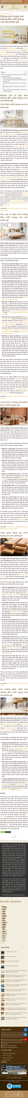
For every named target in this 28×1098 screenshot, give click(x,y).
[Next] (4, 925)
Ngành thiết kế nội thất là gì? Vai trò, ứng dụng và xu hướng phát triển (16, 976)
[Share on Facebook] (12, 836)
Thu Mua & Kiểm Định (11, 951)
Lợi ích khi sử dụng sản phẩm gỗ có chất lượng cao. (14, 83)
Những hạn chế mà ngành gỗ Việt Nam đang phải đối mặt (16, 994)
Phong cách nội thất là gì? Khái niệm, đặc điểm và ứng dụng (16, 1018)
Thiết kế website (10, 1092)
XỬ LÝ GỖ (9, 13)
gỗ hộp (12, 857)
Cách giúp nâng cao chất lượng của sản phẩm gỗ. (14, 87)
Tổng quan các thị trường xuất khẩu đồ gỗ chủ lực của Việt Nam (16, 985)
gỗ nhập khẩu (12, 859)
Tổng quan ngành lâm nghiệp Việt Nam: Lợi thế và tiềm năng (16, 1004)
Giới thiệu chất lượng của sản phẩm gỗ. (12, 78)
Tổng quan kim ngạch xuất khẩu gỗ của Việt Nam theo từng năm (16, 990)
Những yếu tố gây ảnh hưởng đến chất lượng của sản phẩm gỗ (16, 971)
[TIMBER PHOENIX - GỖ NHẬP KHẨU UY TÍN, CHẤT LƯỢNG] (14, 6)
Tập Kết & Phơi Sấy (10, 956)
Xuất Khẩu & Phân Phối (11, 966)
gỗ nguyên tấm (18, 857)
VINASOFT (19, 1092)
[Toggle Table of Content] (24, 72)
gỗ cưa (24, 855)
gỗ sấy (7, 857)
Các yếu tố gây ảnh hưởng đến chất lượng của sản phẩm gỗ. (14, 80)
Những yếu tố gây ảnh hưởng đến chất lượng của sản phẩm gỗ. (13, 75)
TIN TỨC (3, 13)
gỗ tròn (19, 855)
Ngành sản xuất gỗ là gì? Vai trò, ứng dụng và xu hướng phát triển (16, 1013)
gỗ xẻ (3, 857)
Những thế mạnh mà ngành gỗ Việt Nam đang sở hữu (16, 999)
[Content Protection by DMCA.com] (5, 832)
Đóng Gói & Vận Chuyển (12, 961)
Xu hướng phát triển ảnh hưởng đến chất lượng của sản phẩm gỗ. (14, 90)
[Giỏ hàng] (25, 7)
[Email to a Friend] (15, 836)
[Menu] (2, 7)
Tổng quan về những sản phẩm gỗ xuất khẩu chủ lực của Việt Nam (16, 980)
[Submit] (21, 1)
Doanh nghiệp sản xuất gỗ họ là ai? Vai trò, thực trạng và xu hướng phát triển (16, 1008)
